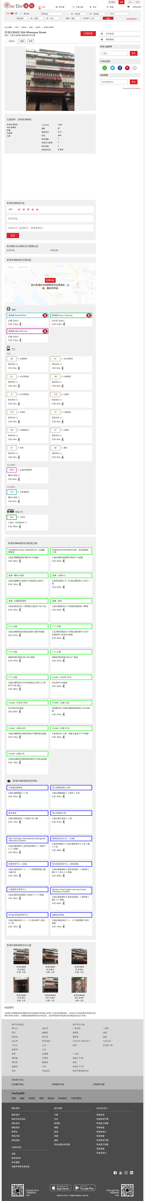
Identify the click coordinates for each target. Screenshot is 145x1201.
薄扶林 (15, 1062)
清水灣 (15, 1041)
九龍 (75, 1053)
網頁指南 (16, 1140)
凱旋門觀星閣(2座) (81, 1070)
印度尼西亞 (76, 1098)
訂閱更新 (88, 33)
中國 (56, 1114)
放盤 (121, 2)
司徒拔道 (46, 1070)
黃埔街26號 (50, 967)
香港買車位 (101, 1153)
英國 (56, 1136)
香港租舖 (100, 1127)
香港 (14, 1098)
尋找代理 (16, 1136)
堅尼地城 (46, 1041)
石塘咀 (45, 1058)
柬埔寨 (57, 1123)
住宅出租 (54, 250)
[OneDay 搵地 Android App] (84, 1188)
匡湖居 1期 (108, 1045)
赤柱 (14, 1070)
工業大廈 (79, 7)
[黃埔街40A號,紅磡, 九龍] (79, 985)
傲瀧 (105, 1037)
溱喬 (105, 1032)
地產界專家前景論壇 (20, 1166)
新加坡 (51, 1098)
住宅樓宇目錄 (18, 1084)
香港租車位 (101, 1131)
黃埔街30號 (21, 967)
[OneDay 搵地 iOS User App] (60, 1188)
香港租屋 (100, 1114)
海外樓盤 (112, 2)
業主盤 (26, 14)
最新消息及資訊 (18, 1119)
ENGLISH (137, 7)
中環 (44, 1066)
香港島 (76, 1028)
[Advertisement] (50, 176)
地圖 (22, 41)
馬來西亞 (62, 1098)
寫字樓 (61, 7)
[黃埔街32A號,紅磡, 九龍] (50, 985)
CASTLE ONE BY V (81, 1041)
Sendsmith (136, 88)
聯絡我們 (16, 1127)
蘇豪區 (15, 1066)
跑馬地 (15, 1037)
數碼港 (45, 1062)
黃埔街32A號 (50, 995)
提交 (13, 235)
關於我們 (16, 1114)
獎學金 (15, 1131)
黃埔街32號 (21, 995)
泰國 (41, 1098)
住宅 (43, 7)
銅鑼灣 (45, 1032)
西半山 (15, 1028)
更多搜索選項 (131, 19)
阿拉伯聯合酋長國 (62, 1144)
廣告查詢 (16, 1123)
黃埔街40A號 (79, 995)
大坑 (44, 1049)
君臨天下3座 (78, 1058)
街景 (30, 41)
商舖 (111, 7)
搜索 (108, 18)
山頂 (44, 1045)
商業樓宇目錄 (58, 1084)
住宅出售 (11, 250)
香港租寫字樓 (102, 1119)
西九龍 (45, 1037)
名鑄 (75, 1062)
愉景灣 (15, 1049)
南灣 (75, 1045)
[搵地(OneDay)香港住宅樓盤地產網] (19, 5)
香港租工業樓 (102, 1123)
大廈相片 (11, 41)
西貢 (14, 1053)
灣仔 (14, 1032)
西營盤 (15, 1058)
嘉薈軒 (76, 1032)
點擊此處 (50, 280)
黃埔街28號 (79, 967)
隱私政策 (85, 1195)
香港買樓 (100, 1136)
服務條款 (78, 1195)
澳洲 (56, 1131)
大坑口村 (107, 1041)
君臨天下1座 (78, 1066)
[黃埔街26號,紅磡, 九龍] (50, 956)
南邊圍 (45, 1053)
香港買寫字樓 (102, 1140)
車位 (94, 7)
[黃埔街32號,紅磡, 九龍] (21, 985)
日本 (56, 1119)
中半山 (15, 1045)
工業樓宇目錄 (99, 1084)
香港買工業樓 (102, 1144)
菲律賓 (32, 1098)
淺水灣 (45, 1028)
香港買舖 (100, 1148)
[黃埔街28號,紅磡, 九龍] (79, 956)
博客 (14, 1153)
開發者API (16, 1158)
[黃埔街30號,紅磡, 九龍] (21, 956)
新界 (106, 1028)
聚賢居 (76, 1037)
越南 (22, 1098)
